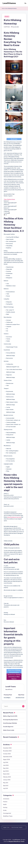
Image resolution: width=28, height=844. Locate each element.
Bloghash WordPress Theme (16, 841)
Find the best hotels (16, 827)
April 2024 (6, 771)
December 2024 (7, 748)
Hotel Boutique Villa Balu (10, 723)
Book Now (14, 139)
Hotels (7, 16)
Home (3, 8)
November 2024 (7, 751)
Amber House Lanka (8, 730)
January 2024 (6, 779)
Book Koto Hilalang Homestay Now (14, 671)
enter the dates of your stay (14, 517)
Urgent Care (6, 827)
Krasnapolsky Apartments (10, 719)
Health (5, 804)
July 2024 (5, 762)
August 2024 (6, 759)
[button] (8, 689)
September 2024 (7, 756)
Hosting (5, 807)
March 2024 (6, 774)
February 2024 (7, 777)
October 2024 (7, 753)
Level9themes (9, 3)
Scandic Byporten (8, 726)
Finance (5, 801)
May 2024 (5, 768)
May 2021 (5, 782)
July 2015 (5, 788)
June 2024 (6, 765)
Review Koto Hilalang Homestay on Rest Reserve (14, 677)
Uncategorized (7, 813)
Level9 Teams (10, 686)
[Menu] (25, 3)
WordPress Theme (7, 816)
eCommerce (6, 798)
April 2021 (5, 785)
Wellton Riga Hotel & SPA (10, 716)
